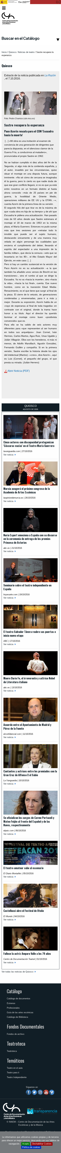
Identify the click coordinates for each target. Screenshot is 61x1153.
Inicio (4, 52)
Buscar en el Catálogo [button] (21, 38)
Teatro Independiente (17, 1077)
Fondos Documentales (25, 1026)
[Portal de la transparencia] (42, 1110)
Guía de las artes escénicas (20, 1012)
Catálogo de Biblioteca (17, 1017)
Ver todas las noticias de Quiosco (17, 971)
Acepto (25, 1144)
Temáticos (15, 1060)
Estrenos (11, 1003)
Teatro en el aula (14, 1068)
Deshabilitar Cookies (42, 1144)
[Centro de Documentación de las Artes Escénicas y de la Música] (10, 18)
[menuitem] (54, 8)
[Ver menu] (4, 8)
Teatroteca (16, 1043)
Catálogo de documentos (18, 998)
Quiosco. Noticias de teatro (21, 52)
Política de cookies (31, 1147)
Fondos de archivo (15, 1034)
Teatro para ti (13, 1072)
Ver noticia (8, 454)
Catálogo (14, 991)
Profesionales (13, 1008)
